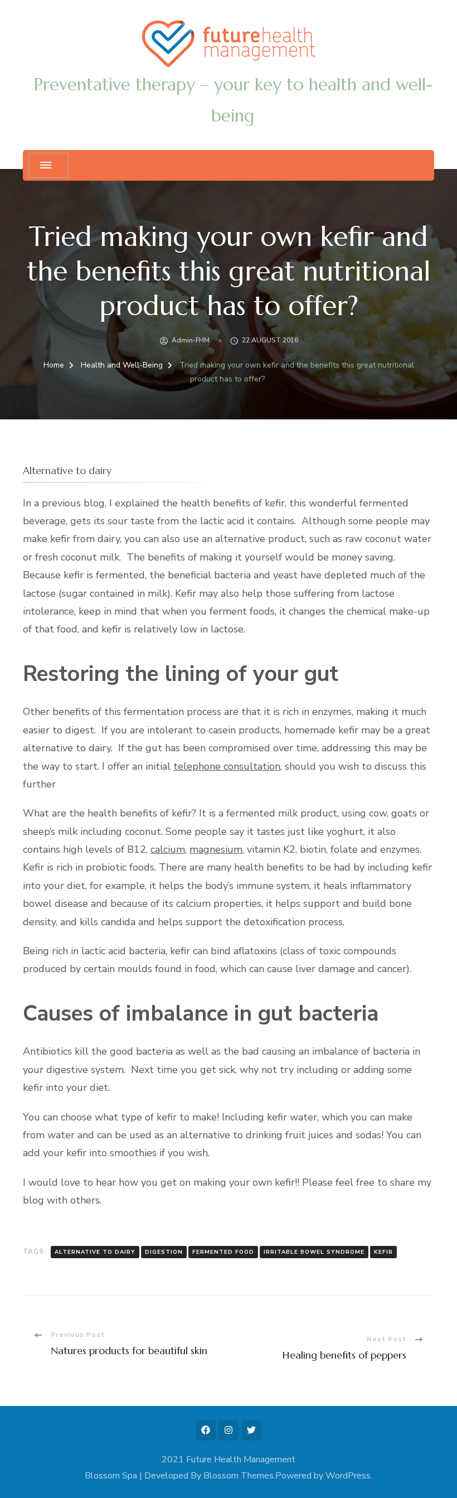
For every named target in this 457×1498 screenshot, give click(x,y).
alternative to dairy (95, 1252)
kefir (383, 1252)
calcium (167, 849)
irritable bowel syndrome (314, 1252)
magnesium (215, 849)
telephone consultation (226, 766)
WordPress (348, 1476)
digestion (164, 1252)
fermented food (223, 1252)
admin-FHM (191, 340)
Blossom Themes (238, 1476)
